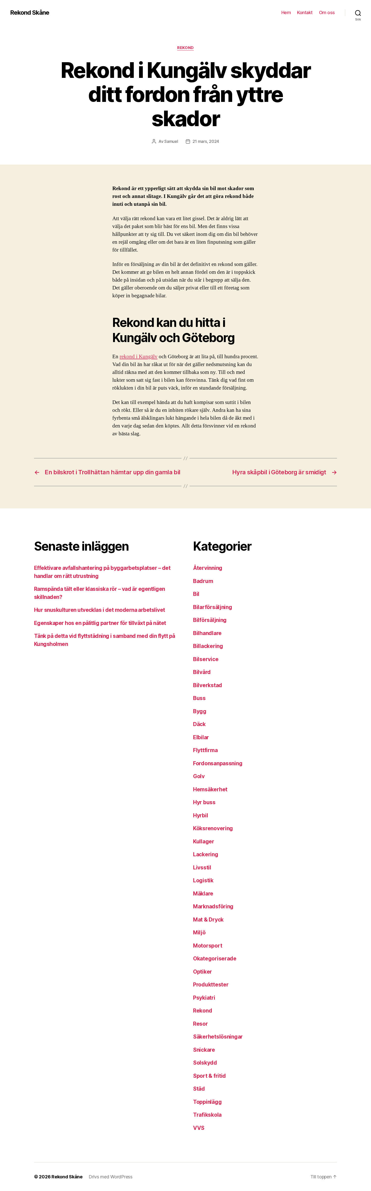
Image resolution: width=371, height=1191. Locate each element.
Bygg (199, 711)
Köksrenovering (213, 828)
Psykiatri (204, 998)
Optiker (202, 972)
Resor (200, 1024)
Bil (196, 594)
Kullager (203, 841)
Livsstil (202, 867)
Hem (286, 12)
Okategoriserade (214, 958)
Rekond (185, 48)
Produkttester (211, 984)
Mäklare (203, 893)
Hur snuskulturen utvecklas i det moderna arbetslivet (99, 610)
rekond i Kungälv (138, 356)
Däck (199, 724)
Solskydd (205, 1063)
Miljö (199, 932)
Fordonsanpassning (217, 763)
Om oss (327, 12)
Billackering (208, 646)
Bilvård (202, 672)
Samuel (171, 141)
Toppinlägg (207, 1102)
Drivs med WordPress (110, 1176)
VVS (198, 1128)
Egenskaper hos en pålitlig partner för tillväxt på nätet (100, 623)
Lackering (205, 854)
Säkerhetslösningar (218, 1036)
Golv (199, 776)
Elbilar (201, 737)
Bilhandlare (207, 633)
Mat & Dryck (208, 919)
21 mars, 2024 (206, 141)
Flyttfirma (205, 750)
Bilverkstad (207, 685)
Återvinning (207, 568)
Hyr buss (204, 802)
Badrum (203, 581)
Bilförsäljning (210, 620)
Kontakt (305, 12)
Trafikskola (207, 1115)
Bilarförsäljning (212, 607)
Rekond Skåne (29, 13)
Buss (199, 698)
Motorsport (207, 945)
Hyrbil (200, 815)
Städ (199, 1089)
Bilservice (205, 659)
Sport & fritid (209, 1076)
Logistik (203, 880)
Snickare (204, 1050)
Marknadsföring (213, 906)
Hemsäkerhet (210, 789)
